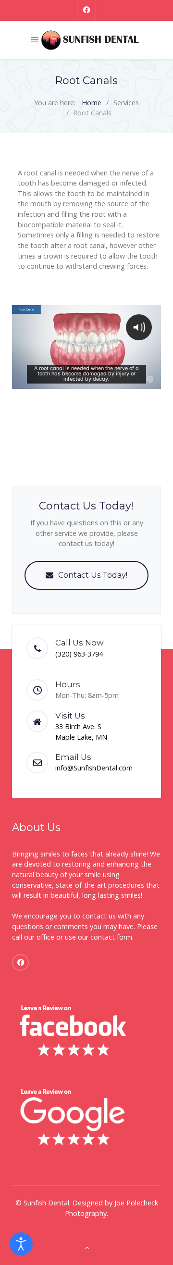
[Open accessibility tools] (21, 1243)
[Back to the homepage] (90, 40)
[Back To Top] (87, 1247)
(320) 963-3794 (79, 653)
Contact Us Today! (92, 575)
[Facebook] (87, 10)
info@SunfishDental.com (94, 767)
